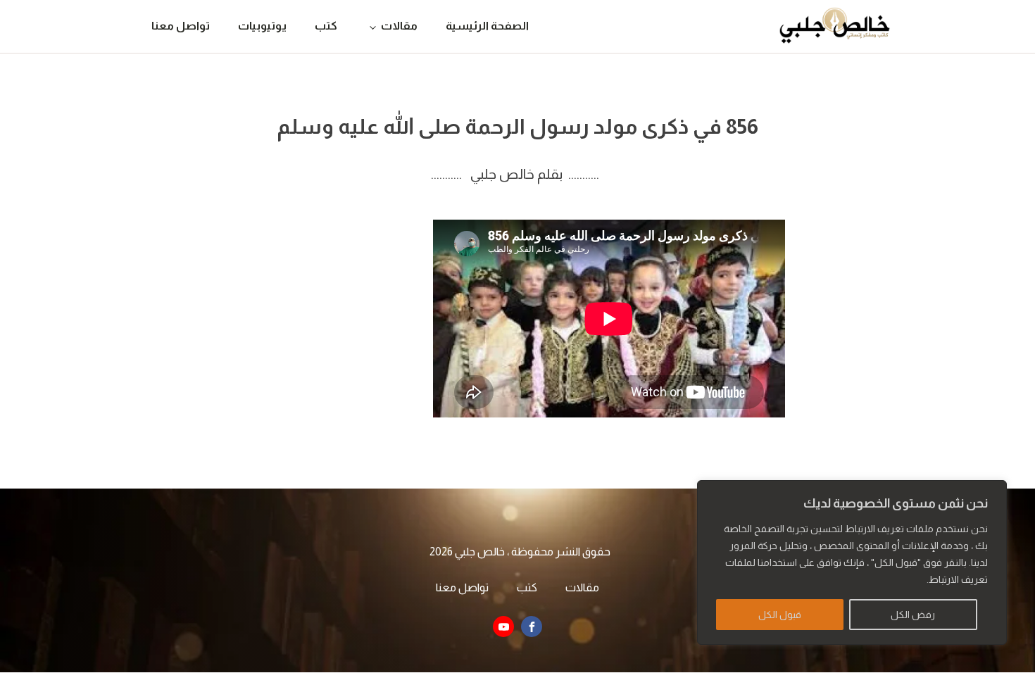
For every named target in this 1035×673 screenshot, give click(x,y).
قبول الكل (779, 614)
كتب (326, 26)
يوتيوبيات (262, 26)
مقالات (399, 26)
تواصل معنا (180, 26)
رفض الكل (913, 614)
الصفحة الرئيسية (487, 26)
